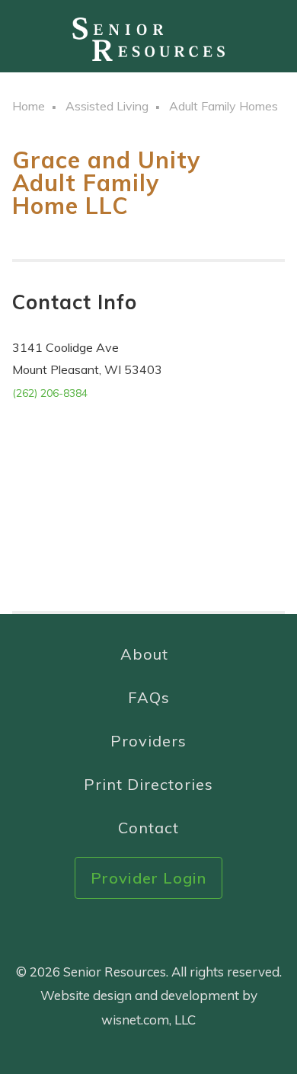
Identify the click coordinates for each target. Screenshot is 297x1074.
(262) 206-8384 (50, 393)
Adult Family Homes (223, 105)
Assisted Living (106, 105)
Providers (148, 740)
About (144, 653)
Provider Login (148, 877)
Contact (148, 827)
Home (28, 105)
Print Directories (148, 784)
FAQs (149, 697)
